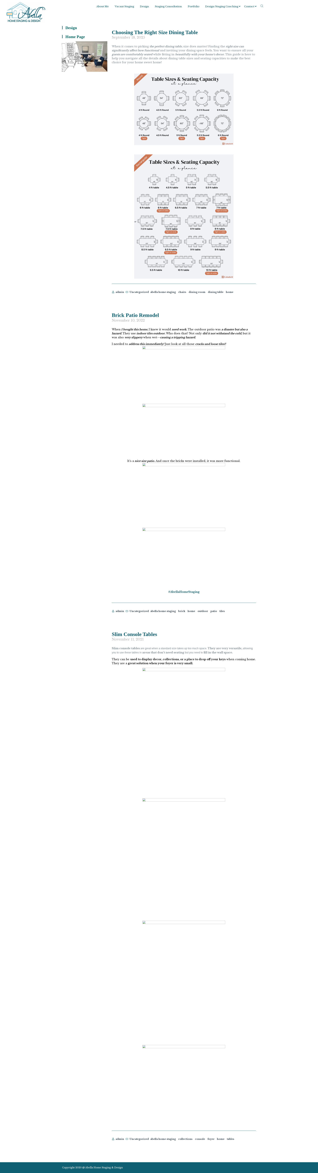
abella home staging (163, 292)
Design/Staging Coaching (221, 6)
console (200, 1139)
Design (144, 6)
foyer (211, 1139)
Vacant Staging (124, 6)
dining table (215, 292)
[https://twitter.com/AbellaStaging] (230, 1168)
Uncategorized (139, 292)
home (229, 292)
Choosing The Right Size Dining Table (155, 32)
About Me (102, 6)
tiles (222, 611)
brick (181, 611)
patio (214, 611)
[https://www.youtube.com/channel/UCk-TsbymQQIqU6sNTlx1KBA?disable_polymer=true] (248, 1168)
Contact (249, 6)
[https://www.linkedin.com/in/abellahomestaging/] (242, 1168)
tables (230, 1139)
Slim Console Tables (134, 634)
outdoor (203, 611)
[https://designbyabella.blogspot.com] (254, 1168)
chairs (182, 292)
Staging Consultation (168, 6)
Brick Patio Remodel (135, 315)
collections (185, 1139)
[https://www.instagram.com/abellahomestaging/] (236, 1168)
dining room (197, 292)
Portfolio (193, 6)
